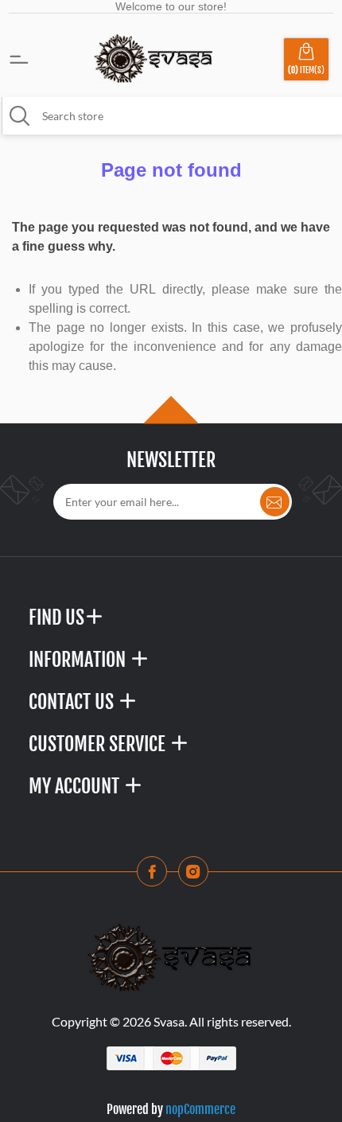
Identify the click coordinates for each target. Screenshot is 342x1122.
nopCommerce (200, 1109)
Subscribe (275, 501)
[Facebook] (157, 876)
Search (20, 116)
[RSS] (198, 876)
